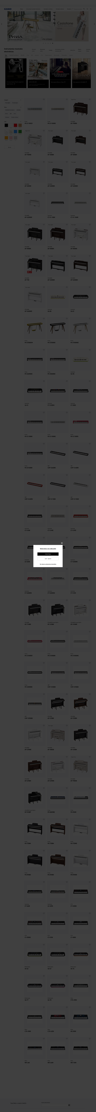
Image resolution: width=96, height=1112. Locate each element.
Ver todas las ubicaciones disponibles (48, 564)
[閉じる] (62, 543)
